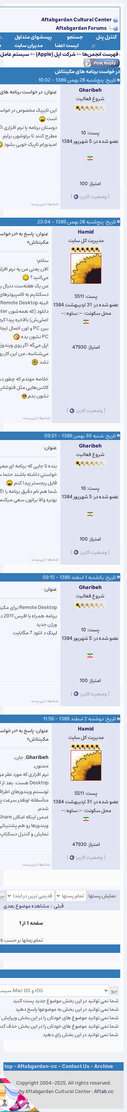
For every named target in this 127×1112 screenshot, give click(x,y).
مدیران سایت (29, 45)
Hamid (86, 232)
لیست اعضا (67, 45)
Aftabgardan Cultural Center (77, 19)
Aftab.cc (103, 1091)
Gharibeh (90, 90)
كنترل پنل (106, 37)
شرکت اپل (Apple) (56, 54)
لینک (52, 632)
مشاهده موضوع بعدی (26, 906)
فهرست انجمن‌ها (100, 54)
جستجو (75, 37)
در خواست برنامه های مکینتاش (87, 71)
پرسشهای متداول (33, 37)
